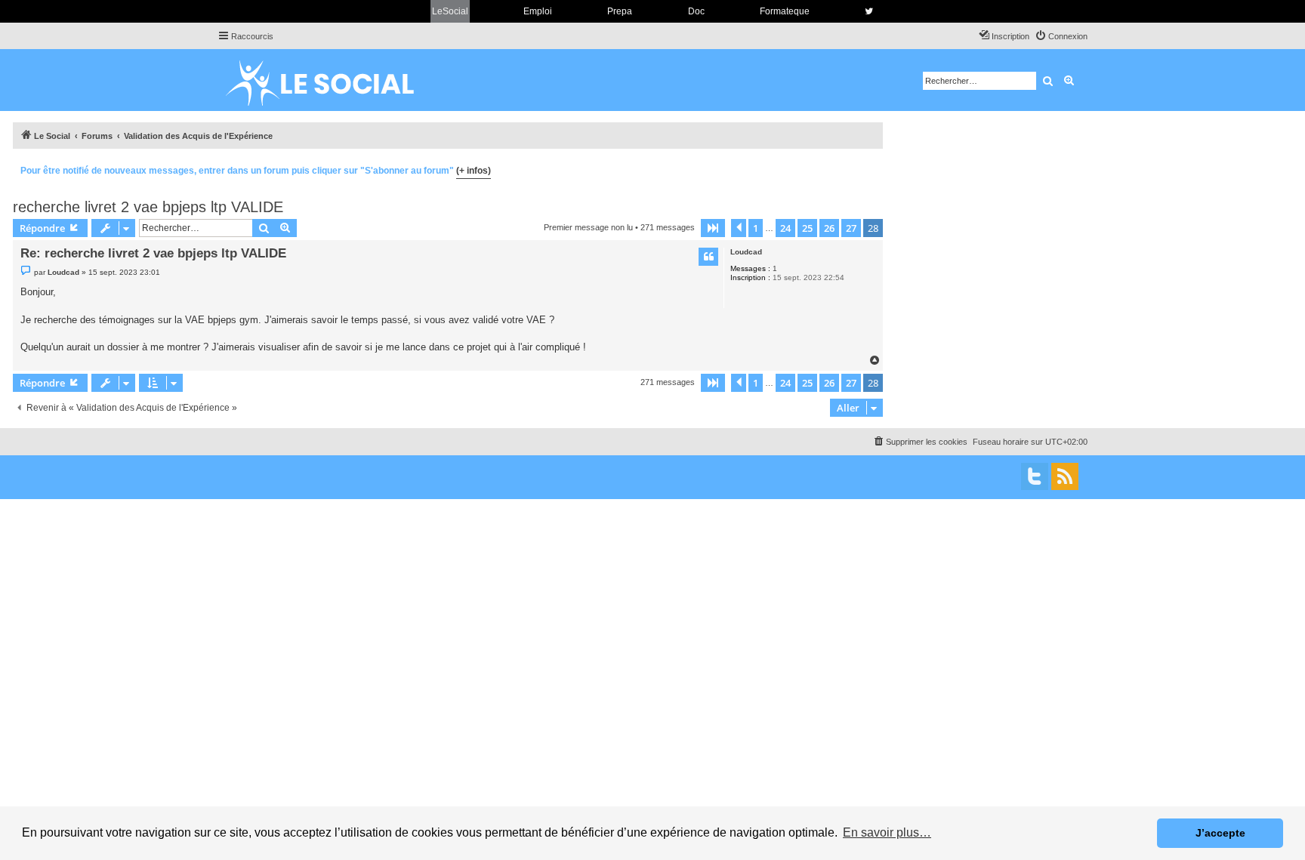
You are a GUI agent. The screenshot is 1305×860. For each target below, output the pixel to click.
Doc (696, 11)
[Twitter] (1034, 476)
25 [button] (807, 228)
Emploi (537, 11)
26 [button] (829, 228)
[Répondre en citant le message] (708, 257)
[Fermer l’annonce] (870, 168)
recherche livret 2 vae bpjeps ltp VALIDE (148, 207)
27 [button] (851, 228)
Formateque (785, 11)
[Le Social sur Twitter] (869, 11)
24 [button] (785, 228)
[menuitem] (1061, 36)
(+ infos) (473, 170)
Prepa (619, 11)
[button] (713, 228)
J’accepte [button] (1220, 833)
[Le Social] (332, 80)
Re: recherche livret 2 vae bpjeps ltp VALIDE (153, 253)
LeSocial (450, 11)
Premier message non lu (588, 227)
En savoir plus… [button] (887, 832)
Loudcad (746, 252)
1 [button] (755, 228)
